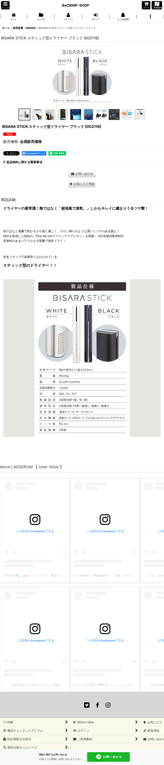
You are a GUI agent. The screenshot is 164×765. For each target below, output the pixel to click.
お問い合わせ (112, 756)
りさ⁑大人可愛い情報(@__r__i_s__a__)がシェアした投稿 (113, 685)
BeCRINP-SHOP (75, 5)
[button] (5, 5)
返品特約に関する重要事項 (24, 162)
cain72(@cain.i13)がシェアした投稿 (35, 685)
